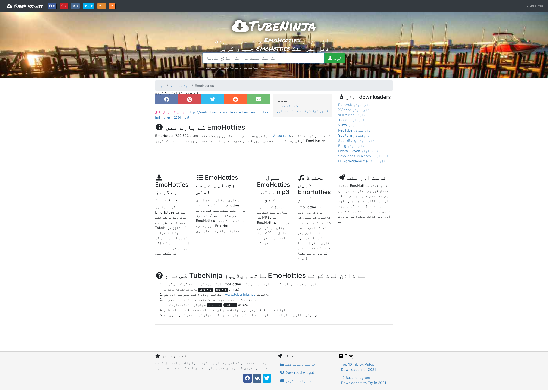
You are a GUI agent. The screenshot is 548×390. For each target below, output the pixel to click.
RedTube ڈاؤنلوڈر (354, 130)
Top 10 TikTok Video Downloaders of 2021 (358, 367)
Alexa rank (281, 135)
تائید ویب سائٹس (299, 364)
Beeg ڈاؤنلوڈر (351, 146)
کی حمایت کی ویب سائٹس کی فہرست (235, 67)
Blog (349, 356)
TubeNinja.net (27, 6)
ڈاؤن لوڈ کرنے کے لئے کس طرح (302, 110)
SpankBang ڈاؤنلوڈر (356, 140)
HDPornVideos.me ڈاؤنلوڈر (362, 161)
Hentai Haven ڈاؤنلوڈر (358, 151)
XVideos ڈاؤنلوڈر (354, 110)
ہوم (162, 85)
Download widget (299, 372)
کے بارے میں (287, 105)
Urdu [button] (538, 6)
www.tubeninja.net (240, 294)
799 (91, 5)
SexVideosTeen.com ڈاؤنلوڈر (363, 156)
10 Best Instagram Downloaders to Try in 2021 (363, 380)
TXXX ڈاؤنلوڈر (351, 120)
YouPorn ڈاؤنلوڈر (354, 135)
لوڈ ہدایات (180, 85)
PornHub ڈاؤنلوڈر (354, 104)
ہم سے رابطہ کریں (300, 380)
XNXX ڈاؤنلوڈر (351, 125)
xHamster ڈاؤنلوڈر (355, 115)
